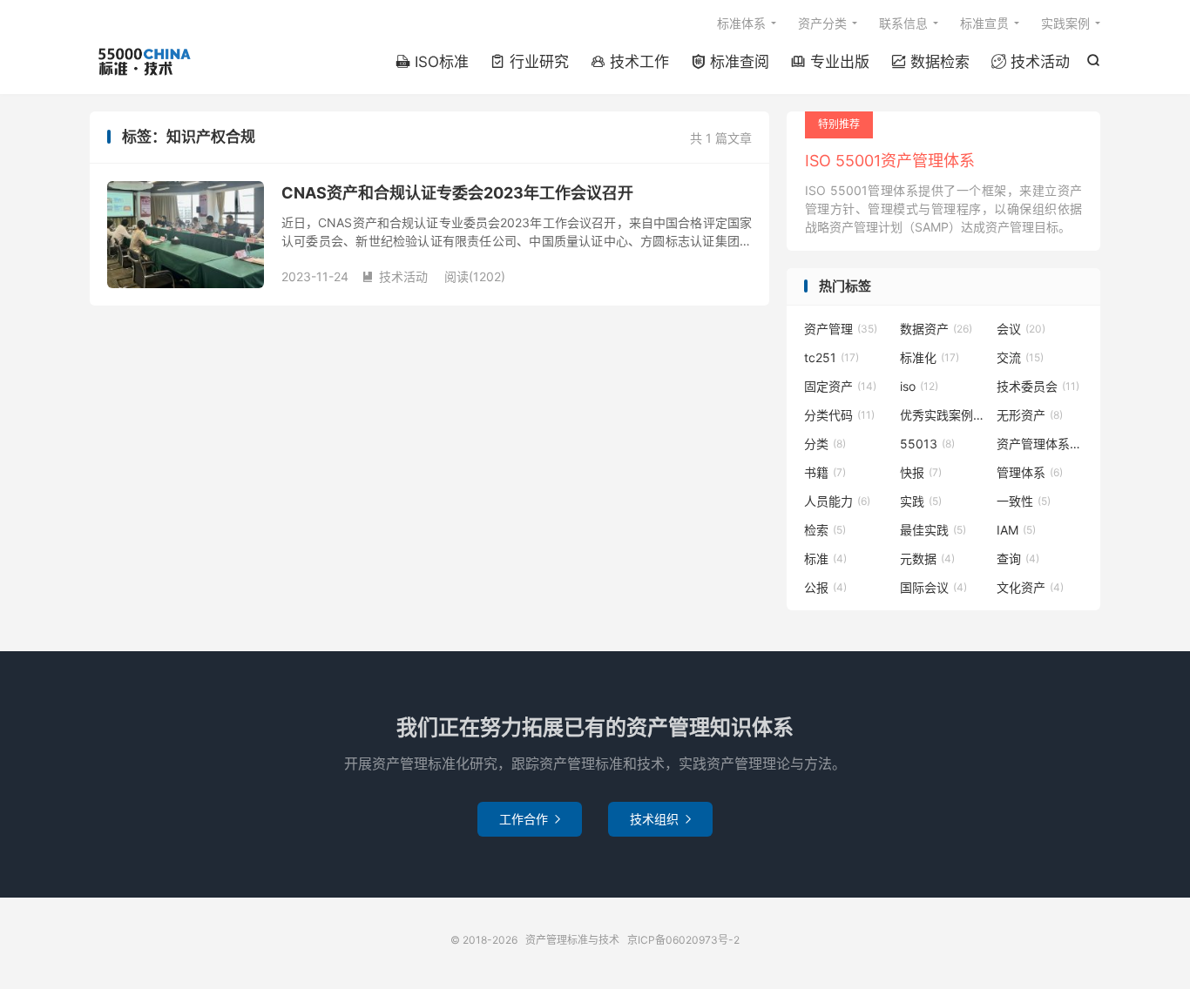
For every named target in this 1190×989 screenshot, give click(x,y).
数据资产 (936, 328)
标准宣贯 (984, 23)
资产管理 (840, 328)
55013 (927, 443)
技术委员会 (1038, 386)
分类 (825, 443)
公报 (825, 587)
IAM (1016, 529)
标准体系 (741, 23)
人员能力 (837, 501)
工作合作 (529, 818)
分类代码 (839, 414)
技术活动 (1030, 62)
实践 (921, 501)
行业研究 (529, 62)
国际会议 (933, 587)
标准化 (929, 357)
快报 (921, 472)
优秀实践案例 (943, 414)
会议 (1021, 328)
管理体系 (1030, 472)
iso (919, 386)
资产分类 (822, 23)
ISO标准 (432, 62)
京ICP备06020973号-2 (683, 939)
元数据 (927, 558)
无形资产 (1030, 414)
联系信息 (903, 23)
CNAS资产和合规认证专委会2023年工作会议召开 (457, 193)
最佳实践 (933, 529)
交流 (1020, 357)
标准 (825, 558)
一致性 (1024, 501)
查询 (1018, 558)
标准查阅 (730, 62)
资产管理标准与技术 (143, 62)
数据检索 (930, 62)
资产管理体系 (1040, 443)
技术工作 (630, 62)
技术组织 (660, 818)
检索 (825, 529)
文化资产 (1030, 587)
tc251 (831, 357)
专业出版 (830, 62)
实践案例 (1065, 23)
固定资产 (840, 386)
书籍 (825, 472)
